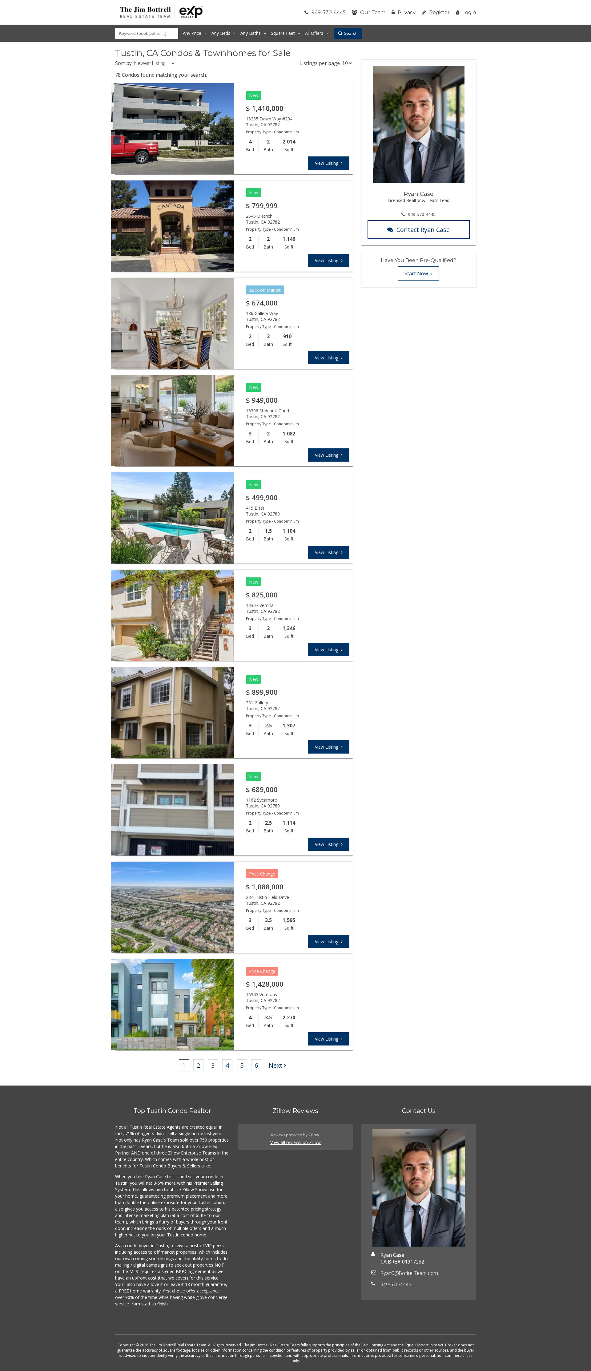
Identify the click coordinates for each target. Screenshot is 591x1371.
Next (275, 1065)
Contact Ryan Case (423, 229)
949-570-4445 (329, 12)
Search (351, 33)
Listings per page (320, 63)
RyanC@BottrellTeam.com (409, 1273)
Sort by (123, 63)
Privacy (407, 12)
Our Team (372, 12)
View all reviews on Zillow (295, 1142)
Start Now (416, 273)
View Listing (327, 163)
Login (469, 12)
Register (439, 12)
